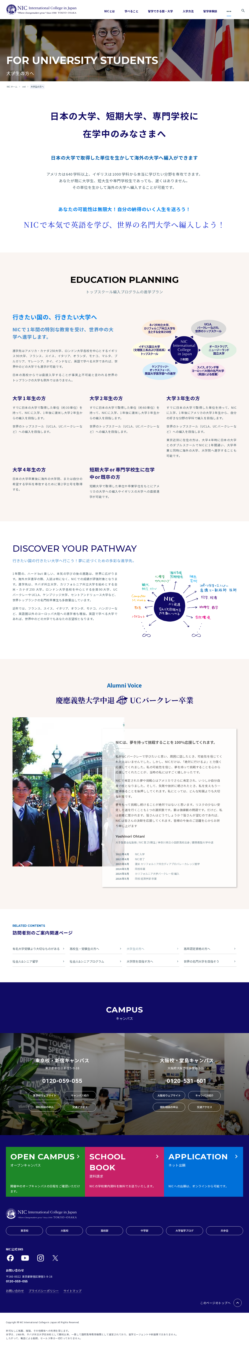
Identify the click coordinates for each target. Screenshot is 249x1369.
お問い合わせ (15, 1290)
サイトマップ (72, 1290)
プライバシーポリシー (44, 1290)
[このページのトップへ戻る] (238, 1303)
